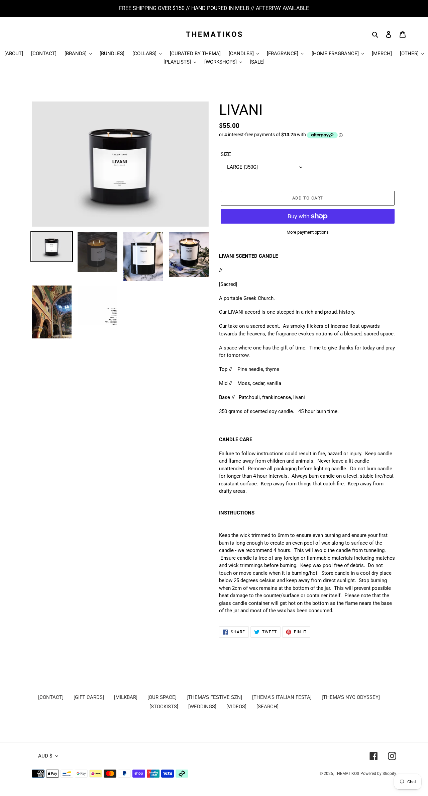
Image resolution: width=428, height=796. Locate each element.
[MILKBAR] (125, 697)
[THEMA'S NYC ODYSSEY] (351, 697)
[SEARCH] (267, 707)
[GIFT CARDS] (89, 697)
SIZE (226, 154)
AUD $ (45, 756)
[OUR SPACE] (162, 697)
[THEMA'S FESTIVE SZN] (214, 697)
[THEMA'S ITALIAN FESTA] (282, 697)
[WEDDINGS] (202, 707)
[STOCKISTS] (163, 707)
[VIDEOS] (236, 707)
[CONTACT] (51, 697)
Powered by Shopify (378, 773)
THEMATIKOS (347, 773)
